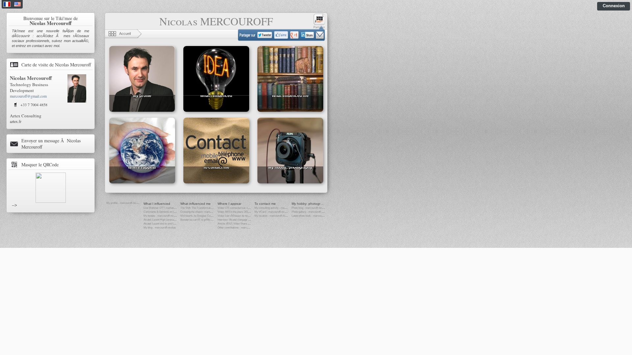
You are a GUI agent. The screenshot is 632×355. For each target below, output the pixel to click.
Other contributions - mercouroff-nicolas (240, 227)
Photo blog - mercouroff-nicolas (309, 207)
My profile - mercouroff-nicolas (123, 202)
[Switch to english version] (17, 5)
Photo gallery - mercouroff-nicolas (310, 211)
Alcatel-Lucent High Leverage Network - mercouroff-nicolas (177, 219)
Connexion (614, 5)
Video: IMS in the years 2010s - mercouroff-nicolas (246, 211)
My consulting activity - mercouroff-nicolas (278, 207)
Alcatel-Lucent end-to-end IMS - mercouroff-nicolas (172, 223)
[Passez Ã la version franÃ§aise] (7, 5)
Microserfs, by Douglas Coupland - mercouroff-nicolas (210, 215)
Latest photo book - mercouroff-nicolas (313, 215)
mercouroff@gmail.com (28, 96)
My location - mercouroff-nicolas (272, 215)
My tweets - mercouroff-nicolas (161, 215)
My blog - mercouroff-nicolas (160, 227)
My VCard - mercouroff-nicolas (271, 211)
